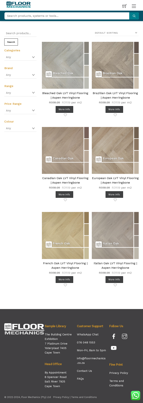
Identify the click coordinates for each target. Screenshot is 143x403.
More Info (64, 109)
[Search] (134, 15)
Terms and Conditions (84, 397)
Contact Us (84, 371)
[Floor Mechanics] (18, 5)
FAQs (80, 378)
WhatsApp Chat (87, 334)
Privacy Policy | (62, 397)
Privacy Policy (118, 373)
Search (11, 42)
